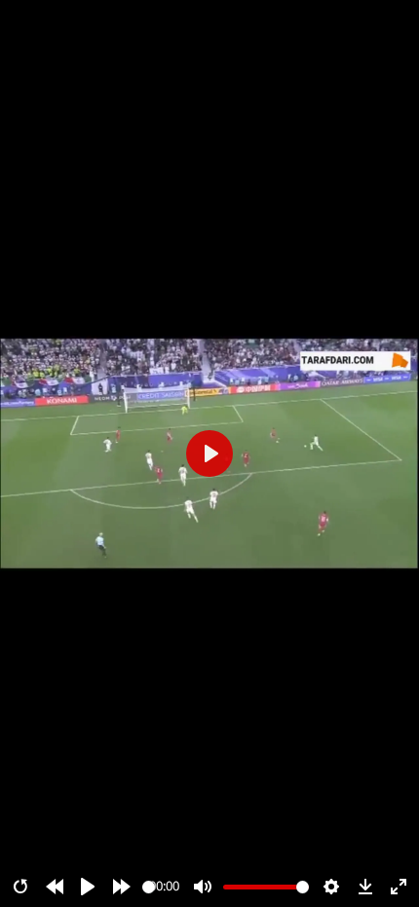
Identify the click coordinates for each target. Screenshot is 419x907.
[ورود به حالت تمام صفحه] (398, 886)
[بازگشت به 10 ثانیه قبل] (54, 886)
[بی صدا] (202, 886)
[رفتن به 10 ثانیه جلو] (121, 886)
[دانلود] (365, 886)
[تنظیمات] (331, 886)
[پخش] (87, 886)
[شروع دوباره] (20, 886)
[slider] (148, 887)
